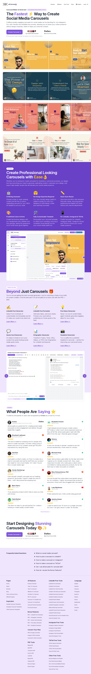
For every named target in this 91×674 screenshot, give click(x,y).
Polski (75, 610)
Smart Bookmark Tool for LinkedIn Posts (59, 615)
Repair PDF (30, 658)
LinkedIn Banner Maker (54, 599)
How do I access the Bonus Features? (49, 570)
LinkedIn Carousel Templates (13, 604)
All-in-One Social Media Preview (57, 663)
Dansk (76, 599)
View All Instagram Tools (55, 636)
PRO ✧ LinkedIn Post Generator (35, 614)
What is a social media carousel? (47, 553)
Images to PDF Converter (34, 635)
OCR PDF (30, 655)
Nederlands (77, 602)
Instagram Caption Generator (56, 625)
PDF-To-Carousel (32, 597)
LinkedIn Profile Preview (54, 612)
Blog (72, 4)
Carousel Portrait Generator (34, 604)
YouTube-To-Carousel (33, 594)
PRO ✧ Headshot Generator (34, 625)
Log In (84, 4)
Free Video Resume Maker (55, 661)
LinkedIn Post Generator (55, 583)
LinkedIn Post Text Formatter (56, 589)
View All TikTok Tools (54, 651)
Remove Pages (31, 663)
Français (76, 589)
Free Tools (66, 4)
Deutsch (76, 594)
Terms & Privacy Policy (36, 36)
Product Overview (32, 583)
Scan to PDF (31, 653)
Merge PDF (30, 645)
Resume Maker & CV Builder (56, 658)
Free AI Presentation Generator (56, 666)
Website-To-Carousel (33, 591)
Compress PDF (31, 650)
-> (84, 376)
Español (76, 586)
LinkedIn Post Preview (54, 586)
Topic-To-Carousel (32, 586)
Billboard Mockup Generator (56, 607)
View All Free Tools (53, 669)
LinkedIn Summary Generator (56, 594)
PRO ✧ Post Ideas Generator (35, 622)
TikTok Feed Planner (54, 646)
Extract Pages (31, 666)
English (76, 583)
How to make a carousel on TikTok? (48, 563)
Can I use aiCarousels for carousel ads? (49, 567)
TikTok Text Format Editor (55, 648)
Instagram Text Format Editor (56, 633)
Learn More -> (11, 321)
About (7, 586)
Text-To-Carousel (32, 589)
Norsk (75, 604)
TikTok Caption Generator (55, 643)
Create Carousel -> (14, 32)
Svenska (76, 607)
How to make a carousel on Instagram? (49, 560)
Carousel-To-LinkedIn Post (34, 599)
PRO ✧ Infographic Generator (35, 617)
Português (77, 591)
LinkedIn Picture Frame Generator (57, 610)
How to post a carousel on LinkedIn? (48, 556)
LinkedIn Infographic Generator (56, 604)
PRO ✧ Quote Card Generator (35, 620)
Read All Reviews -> (45, 511)
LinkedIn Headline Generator (56, 597)
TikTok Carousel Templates (13, 609)
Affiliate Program (10, 597)
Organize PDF (31, 661)
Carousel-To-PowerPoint (34, 602)
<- (6, 376)
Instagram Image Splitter (55, 628)
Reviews (53, 4)
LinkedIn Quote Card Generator (56, 602)
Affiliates (59, 4)
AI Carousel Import (32, 607)
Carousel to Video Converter (35, 638)
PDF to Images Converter (34, 632)
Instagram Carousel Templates (14, 606)
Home (7, 583)
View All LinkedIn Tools (54, 618)
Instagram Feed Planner (55, 630)
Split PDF (30, 648)
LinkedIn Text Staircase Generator (57, 591)
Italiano (76, 597)
